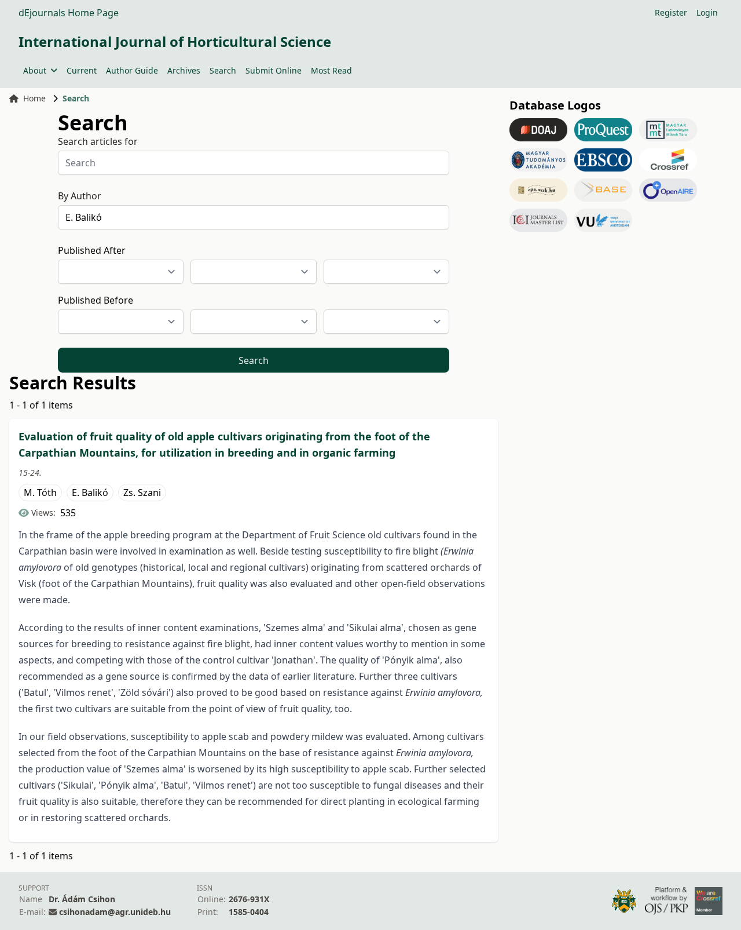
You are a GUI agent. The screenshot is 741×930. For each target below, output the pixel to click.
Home (34, 98)
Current (82, 70)
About (34, 70)
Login (707, 12)
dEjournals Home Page (69, 12)
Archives (183, 70)
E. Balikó (90, 492)
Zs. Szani (142, 492)
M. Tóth (40, 492)
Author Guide (132, 70)
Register (671, 12)
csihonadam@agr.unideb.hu (115, 911)
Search (223, 70)
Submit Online (273, 70)
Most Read (331, 70)
